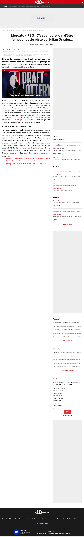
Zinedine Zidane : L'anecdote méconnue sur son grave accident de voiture (27, 5)
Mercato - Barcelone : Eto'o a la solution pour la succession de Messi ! (27, 161)
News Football (67, 224)
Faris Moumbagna (58, 405)
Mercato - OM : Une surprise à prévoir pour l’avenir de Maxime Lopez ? (27, 158)
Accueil (3, 30)
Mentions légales (24, 519)
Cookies (69, 519)
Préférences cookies (41, 523)
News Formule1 (67, 340)
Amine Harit (57, 403)
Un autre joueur (58, 408)
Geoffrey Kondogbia (59, 388)
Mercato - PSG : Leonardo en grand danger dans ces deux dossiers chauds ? (26, 164)
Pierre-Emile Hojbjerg (59, 398)
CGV (15, 519)
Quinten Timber (58, 395)
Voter (67, 412)
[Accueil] (42, 2)
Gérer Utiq (77, 519)
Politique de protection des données (43, 519)
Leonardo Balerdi (58, 390)
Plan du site (61, 519)
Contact (4, 519)
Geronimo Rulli (58, 393)
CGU (10, 519)
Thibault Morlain (8, 50)
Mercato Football (10, 30)
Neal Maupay (57, 400)
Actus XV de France (67, 370)
